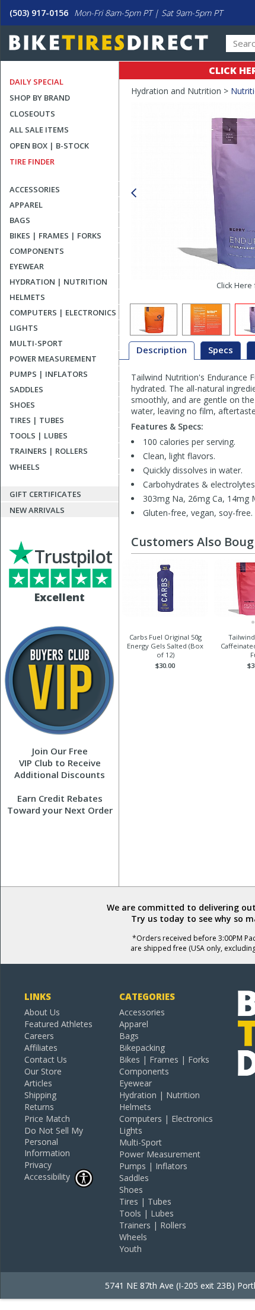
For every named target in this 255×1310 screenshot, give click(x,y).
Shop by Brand (39, 97)
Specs (220, 350)
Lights (23, 327)
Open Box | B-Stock (49, 145)
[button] (133, 193)
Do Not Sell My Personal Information (53, 1142)
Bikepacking (142, 1047)
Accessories (34, 189)
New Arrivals (37, 510)
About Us (42, 1012)
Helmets (27, 297)
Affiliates (41, 1047)
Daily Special (36, 81)
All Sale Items (39, 129)
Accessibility (47, 1176)
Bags (19, 220)
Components (36, 251)
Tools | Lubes (38, 435)
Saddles (26, 389)
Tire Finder (32, 161)
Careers (39, 1035)
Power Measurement (53, 358)
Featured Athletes (58, 1024)
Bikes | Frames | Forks (55, 235)
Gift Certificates (45, 494)
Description (161, 350)
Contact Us (45, 1059)
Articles (38, 1083)
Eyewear (26, 266)
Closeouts (32, 113)
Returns (39, 1106)
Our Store (43, 1071)
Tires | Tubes (36, 420)
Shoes (22, 404)
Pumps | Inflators (48, 374)
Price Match (47, 1118)
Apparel (26, 204)
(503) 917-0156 (38, 12)
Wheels (24, 467)
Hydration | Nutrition (58, 281)
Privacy (38, 1164)
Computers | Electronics (62, 312)
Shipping (40, 1095)
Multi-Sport (36, 343)
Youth (130, 1248)
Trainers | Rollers (48, 451)
